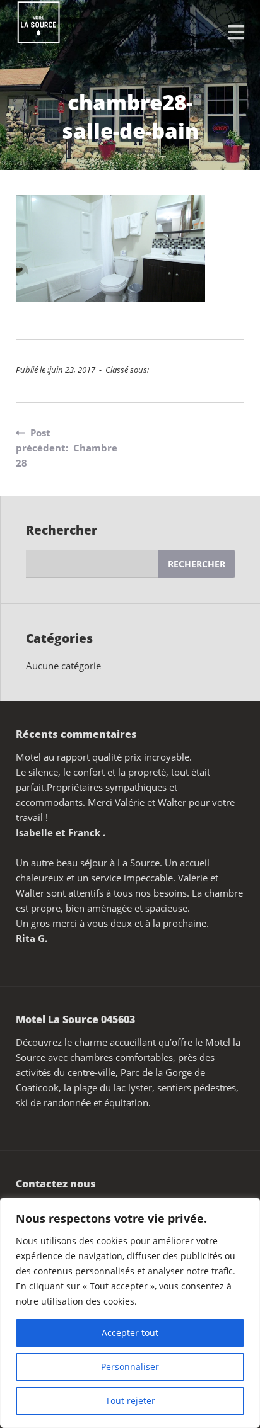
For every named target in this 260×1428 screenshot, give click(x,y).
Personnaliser (130, 1367)
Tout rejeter (130, 1401)
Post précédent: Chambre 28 (66, 447)
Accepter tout (130, 1333)
